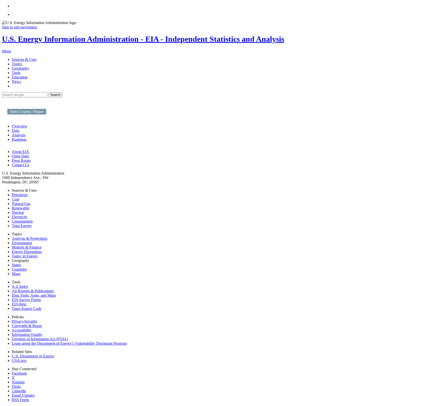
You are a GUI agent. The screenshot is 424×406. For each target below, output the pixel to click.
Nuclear (18, 212)
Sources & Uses (24, 59)
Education (19, 77)
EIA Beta (19, 304)
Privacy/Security (24, 321)
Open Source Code (26, 308)
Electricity (19, 217)
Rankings (19, 139)
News (16, 81)
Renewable (20, 208)
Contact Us (20, 165)
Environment (22, 243)
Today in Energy (25, 256)
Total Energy (22, 226)
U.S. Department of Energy (33, 356)
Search (55, 95)
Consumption (22, 221)
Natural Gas (21, 204)
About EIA (20, 152)
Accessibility (22, 330)
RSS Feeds (20, 400)
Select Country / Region (27, 112)
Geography (20, 68)
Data (15, 130)
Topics (17, 64)
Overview (19, 126)
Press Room (21, 160)
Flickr (16, 386)
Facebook (19, 373)
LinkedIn (19, 391)
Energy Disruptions (27, 252)
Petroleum (19, 195)
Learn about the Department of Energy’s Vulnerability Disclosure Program (69, 343)
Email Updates (23, 395)
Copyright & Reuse (27, 326)
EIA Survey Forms (26, 300)
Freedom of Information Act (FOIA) (40, 339)
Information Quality (27, 334)
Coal (15, 199)
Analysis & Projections (29, 238)
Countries (19, 269)
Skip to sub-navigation (19, 27)
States (16, 265)
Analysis (18, 135)
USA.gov (19, 360)
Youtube (18, 382)
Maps (16, 274)
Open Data (20, 156)
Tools (16, 73)
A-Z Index (20, 286)
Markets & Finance (26, 247)
